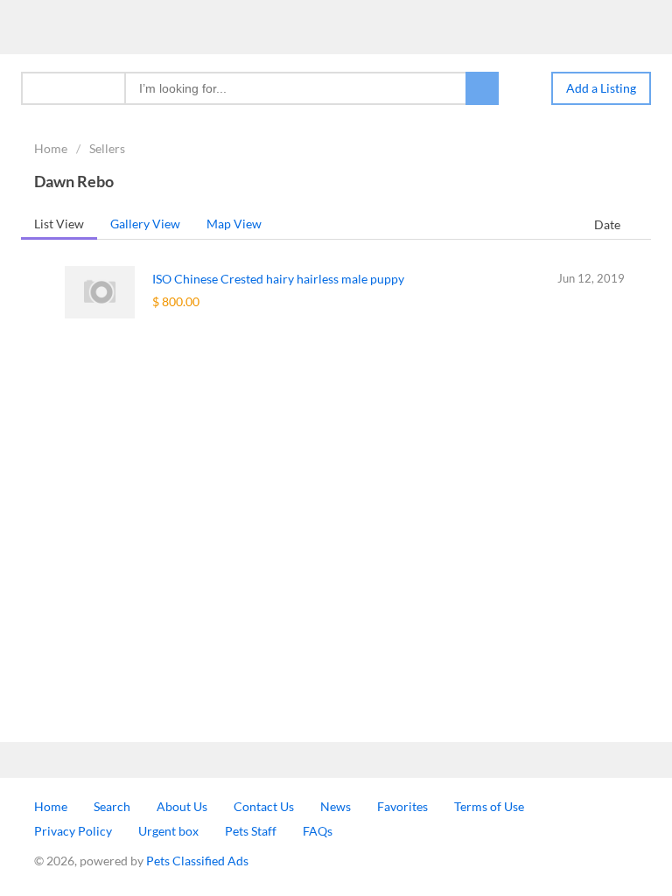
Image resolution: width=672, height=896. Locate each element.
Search (112, 806)
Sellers (107, 148)
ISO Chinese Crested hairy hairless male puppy (278, 278)
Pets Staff (250, 830)
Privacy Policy (73, 830)
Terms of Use (489, 806)
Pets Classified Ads (197, 860)
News (335, 806)
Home (50, 148)
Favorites (402, 806)
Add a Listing (601, 87)
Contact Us (264, 806)
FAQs (317, 830)
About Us (182, 806)
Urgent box (168, 830)
